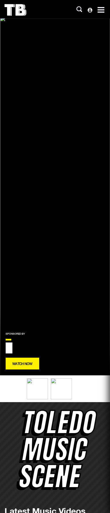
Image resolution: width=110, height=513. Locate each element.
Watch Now (22, 363)
